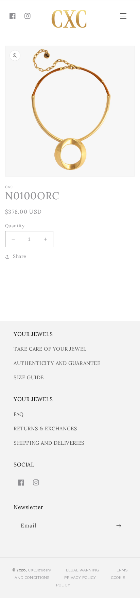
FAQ (19, 414)
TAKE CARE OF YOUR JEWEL (50, 349)
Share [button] (20, 256)
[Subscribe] (118, 526)
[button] (123, 16)
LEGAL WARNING (82, 570)
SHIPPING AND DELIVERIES (49, 443)
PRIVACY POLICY (80, 578)
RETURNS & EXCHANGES (45, 428)
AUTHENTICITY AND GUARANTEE (57, 363)
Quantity (14, 226)
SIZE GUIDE (29, 377)
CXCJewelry (39, 570)
